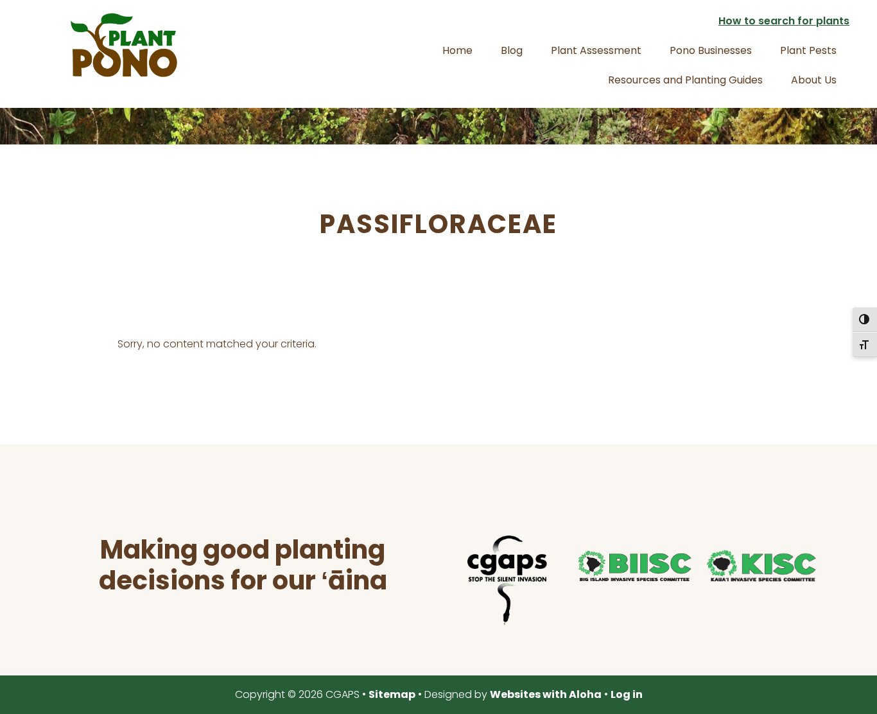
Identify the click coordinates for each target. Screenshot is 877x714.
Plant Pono (124, 45)
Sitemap (392, 694)
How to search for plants (783, 20)
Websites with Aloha (546, 694)
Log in (627, 694)
